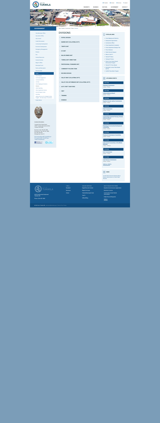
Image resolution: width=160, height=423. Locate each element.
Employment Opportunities (111, 40)
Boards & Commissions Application (112, 188)
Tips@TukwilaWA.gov (39, 139)
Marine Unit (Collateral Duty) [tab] (70, 42)
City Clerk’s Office (40, 36)
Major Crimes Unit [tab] (66, 55)
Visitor (67, 193)
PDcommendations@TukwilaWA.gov (42, 136)
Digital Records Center (87, 188)
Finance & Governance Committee (112, 135)
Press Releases (109, 49)
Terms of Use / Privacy (62, 205)
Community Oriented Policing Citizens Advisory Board (113, 117)
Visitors (104, 7)
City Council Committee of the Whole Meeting (112, 143)
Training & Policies (110, 59)
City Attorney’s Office (40, 33)
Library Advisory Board (109, 93)
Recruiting (38, 94)
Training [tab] (64, 95)
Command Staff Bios (40, 79)
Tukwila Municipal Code (88, 193)
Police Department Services (41, 90)
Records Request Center (40, 92)
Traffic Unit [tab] (65, 46)
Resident (68, 188)
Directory (119, 2)
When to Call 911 (109, 54)
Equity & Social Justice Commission (112, 101)
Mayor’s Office (39, 62)
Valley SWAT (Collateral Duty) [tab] (70, 77)
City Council (38, 38)
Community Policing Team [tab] (69, 68)
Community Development (42, 44)
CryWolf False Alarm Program (112, 71)
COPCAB (37, 81)
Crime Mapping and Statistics (41, 84)
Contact (112, 2)
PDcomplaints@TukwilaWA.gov (41, 138)
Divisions (37, 86)
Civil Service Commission (109, 159)
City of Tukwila (41, 4)
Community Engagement (41, 77)
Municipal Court (39, 65)
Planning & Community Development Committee (112, 126)
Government (114, 7)
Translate (106, 2)
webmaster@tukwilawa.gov (51, 205)
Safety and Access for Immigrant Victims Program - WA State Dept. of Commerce (44, 97)
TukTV (83, 195)
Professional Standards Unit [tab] (70, 64)
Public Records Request (111, 52)
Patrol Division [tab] (65, 37)
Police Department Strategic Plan (113, 47)
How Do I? (125, 7)
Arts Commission (107, 152)
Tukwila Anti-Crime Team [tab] (68, 59)
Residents (87, 7)
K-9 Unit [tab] (63, 51)
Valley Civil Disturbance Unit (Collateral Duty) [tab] (75, 82)
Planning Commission (108, 85)
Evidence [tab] (63, 100)
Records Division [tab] (66, 73)
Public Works (39, 100)
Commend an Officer (110, 43)
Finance (37, 52)
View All (106, 199)
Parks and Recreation (41, 68)
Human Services (39, 60)
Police (37, 73)
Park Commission (107, 109)
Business (95, 7)
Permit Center (39, 70)
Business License (108, 190)
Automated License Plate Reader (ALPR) (113, 68)
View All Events (107, 164)
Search (126, 2)
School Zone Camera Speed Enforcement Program (112, 62)
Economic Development (41, 46)
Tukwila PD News (109, 56)
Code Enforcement (40, 41)
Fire (36, 54)
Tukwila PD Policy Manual (111, 65)
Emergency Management (41, 49)
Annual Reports (39, 75)
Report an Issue (86, 190)
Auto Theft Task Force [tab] (68, 86)
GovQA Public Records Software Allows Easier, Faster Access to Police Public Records (112, 177)
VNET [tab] (62, 91)
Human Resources (40, 57)
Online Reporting (39, 88)
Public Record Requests (110, 196)
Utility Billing (85, 198)
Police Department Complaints (112, 45)
